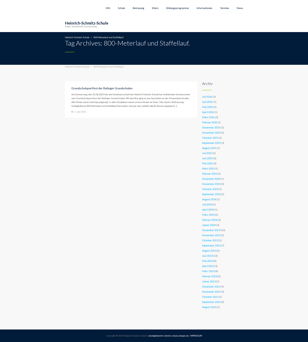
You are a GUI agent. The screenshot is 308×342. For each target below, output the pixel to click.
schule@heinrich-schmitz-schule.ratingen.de (168, 335)
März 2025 (208, 168)
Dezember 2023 (211, 230)
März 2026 (208, 117)
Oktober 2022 (210, 296)
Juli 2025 (207, 153)
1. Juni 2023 (80, 111)
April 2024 (208, 209)
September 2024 (211, 194)
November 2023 (211, 235)
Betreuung (138, 7)
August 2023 (209, 250)
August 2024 (209, 199)
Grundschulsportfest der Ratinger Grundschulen (102, 88)
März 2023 (208, 271)
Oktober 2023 (210, 240)
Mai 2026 (207, 106)
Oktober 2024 (210, 188)
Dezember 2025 (211, 127)
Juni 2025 (207, 158)
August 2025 (209, 147)
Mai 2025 (207, 163)
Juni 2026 (207, 101)
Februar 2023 (209, 276)
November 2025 (211, 132)
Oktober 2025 (210, 137)
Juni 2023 (207, 255)
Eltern (155, 7)
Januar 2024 (209, 224)
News (240, 7)
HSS (108, 7)
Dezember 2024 (211, 178)
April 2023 (208, 265)
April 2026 (208, 112)
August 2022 (209, 306)
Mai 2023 (207, 260)
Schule (121, 7)
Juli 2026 (207, 96)
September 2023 (211, 245)
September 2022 (211, 301)
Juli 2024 (207, 204)
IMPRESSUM (196, 335)
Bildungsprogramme (177, 7)
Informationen (204, 7)
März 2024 (208, 214)
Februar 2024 (209, 219)
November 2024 (211, 183)
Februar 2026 (209, 122)
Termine (224, 7)
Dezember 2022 (211, 286)
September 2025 (211, 142)
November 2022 (211, 291)
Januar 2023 (209, 281)
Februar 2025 (209, 173)
